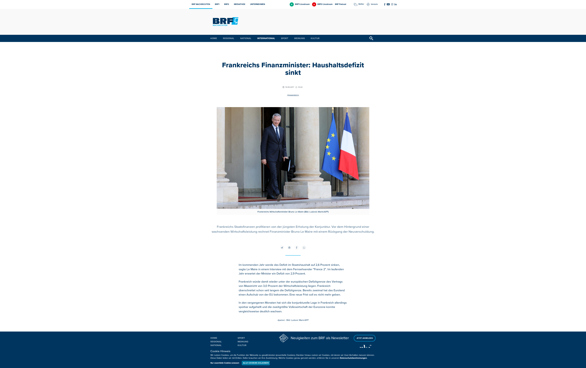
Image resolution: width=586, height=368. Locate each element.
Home (213, 38)
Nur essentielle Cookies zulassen (224, 363)
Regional (228, 38)
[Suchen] (371, 38)
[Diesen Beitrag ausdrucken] (289, 247)
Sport (284, 38)
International (266, 38)
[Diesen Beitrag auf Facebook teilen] (296, 247)
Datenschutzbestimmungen (353, 358)
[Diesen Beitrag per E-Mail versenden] (282, 247)
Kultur (315, 38)
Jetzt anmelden (364, 338)
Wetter (361, 4)
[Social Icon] (384, 4)
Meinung (299, 38)
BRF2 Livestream (325, 4)
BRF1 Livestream (302, 4)
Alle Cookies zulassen (256, 363)
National (245, 38)
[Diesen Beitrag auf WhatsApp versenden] (304, 247)
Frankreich (293, 95)
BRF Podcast (340, 4)
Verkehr (374, 4)
